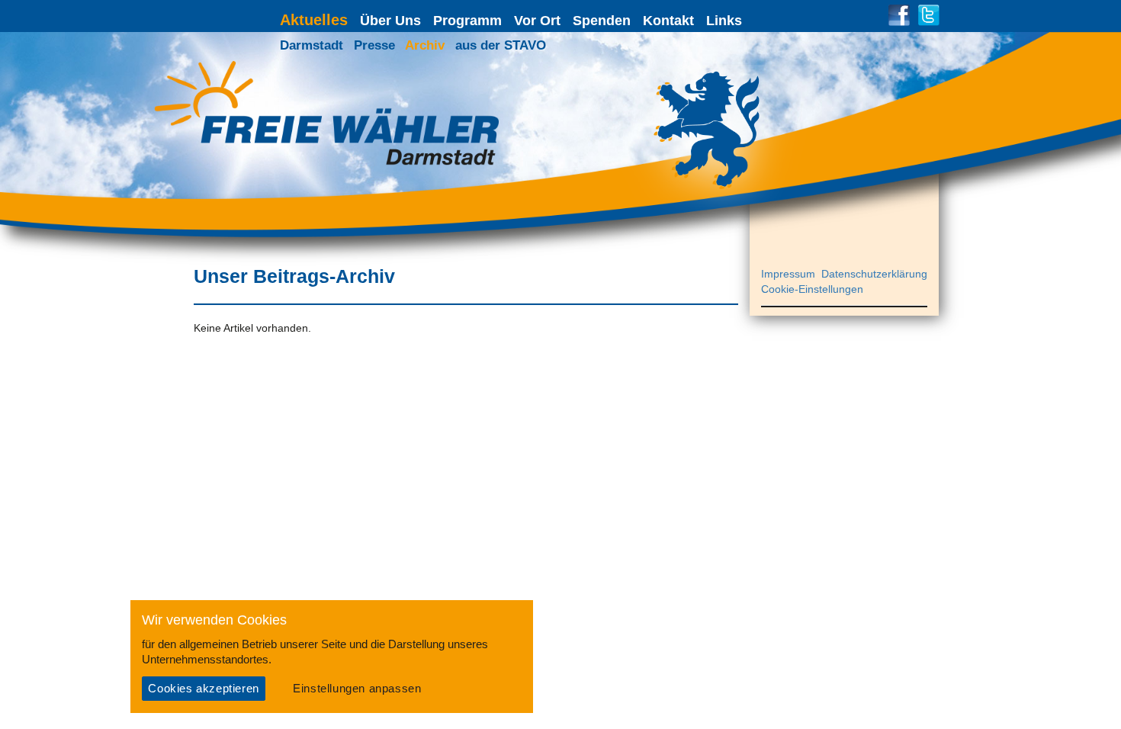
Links (724, 20)
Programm (467, 20)
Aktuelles (314, 19)
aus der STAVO (500, 45)
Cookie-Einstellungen (812, 289)
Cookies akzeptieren (203, 688)
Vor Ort (537, 20)
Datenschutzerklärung (874, 274)
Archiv (425, 45)
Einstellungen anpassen (357, 688)
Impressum (788, 274)
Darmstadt (311, 45)
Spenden (602, 20)
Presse (374, 45)
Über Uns (390, 20)
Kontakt (668, 20)
